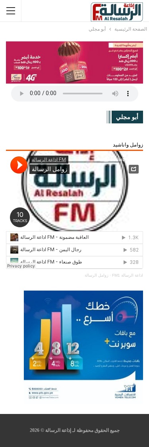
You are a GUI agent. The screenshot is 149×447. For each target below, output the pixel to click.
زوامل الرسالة (96, 275)
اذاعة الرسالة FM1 (127, 275)
